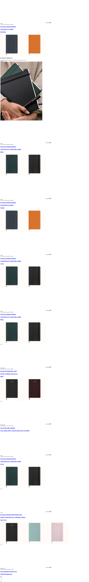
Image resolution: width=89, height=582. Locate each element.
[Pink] (57, 543)
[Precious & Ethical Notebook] (23, 22)
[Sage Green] (34, 543)
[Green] (11, 175)
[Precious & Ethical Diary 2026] (23, 367)
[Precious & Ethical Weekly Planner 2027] (23, 511)
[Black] (34, 175)
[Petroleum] (11, 55)
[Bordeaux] (34, 400)
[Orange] (34, 55)
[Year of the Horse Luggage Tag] (23, 567)
